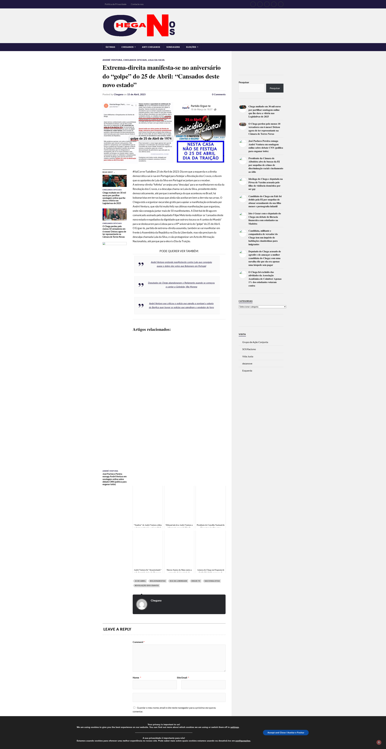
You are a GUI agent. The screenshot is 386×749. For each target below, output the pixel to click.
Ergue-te (195, 581)
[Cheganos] (193, 25)
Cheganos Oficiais (135, 60)
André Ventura (112, 60)
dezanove (247, 363)
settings (234, 727)
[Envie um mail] (274, 4)
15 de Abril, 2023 (136, 94)
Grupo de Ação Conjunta (255, 342)
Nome (137, 678)
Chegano (118, 94)
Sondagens (173, 47)
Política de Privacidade (115, 4)
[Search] (280, 4)
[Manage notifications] (379, 742)
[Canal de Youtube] (267, 4)
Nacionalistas (212, 581)
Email (185, 678)
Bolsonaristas (158, 581)
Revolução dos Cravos (147, 585)
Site (179, 678)
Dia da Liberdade (178, 581)
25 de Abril (140, 581)
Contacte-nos (137, 4)
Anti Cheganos (151, 47)
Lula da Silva (156, 60)
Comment (139, 642)
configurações (242, 741)
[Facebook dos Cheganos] (253, 4)
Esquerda (247, 370)
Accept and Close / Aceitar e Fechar (285, 732)
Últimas (110, 47)
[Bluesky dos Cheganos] (260, 4)
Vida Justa (247, 356)
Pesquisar (244, 82)
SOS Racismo (249, 349)
